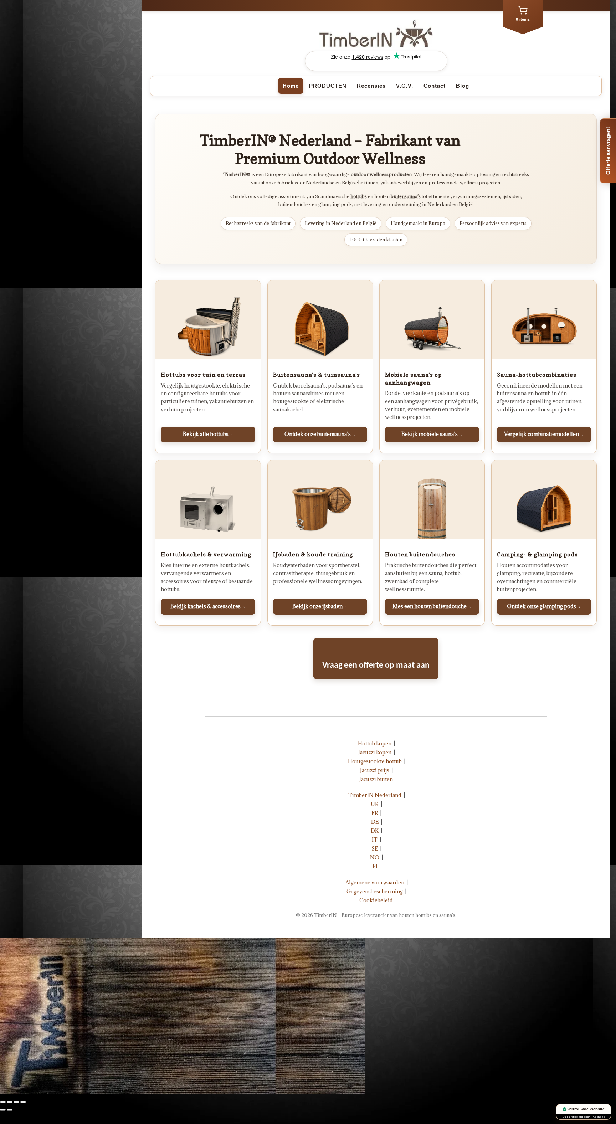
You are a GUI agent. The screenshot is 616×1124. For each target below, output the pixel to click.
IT (375, 839)
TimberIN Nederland (374, 795)
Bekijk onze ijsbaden (320, 606)
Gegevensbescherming (374, 891)
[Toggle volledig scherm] (16, 1102)
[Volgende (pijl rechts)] (9, 1110)
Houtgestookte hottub (375, 761)
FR (374, 813)
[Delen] (9, 1102)
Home (291, 86)
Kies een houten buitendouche (432, 606)
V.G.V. (404, 86)
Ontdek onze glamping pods (544, 606)
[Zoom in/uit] (23, 1102)
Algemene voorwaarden (374, 882)
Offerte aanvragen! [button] (608, 151)
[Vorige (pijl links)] (3, 1110)
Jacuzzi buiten (376, 779)
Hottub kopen (374, 743)
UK (375, 804)
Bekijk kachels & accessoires (208, 606)
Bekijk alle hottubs (208, 434)
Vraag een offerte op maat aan (376, 665)
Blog (462, 86)
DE (375, 821)
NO (374, 857)
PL (376, 866)
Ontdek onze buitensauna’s (320, 434)
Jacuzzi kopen (374, 752)
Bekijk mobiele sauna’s (432, 434)
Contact (434, 86)
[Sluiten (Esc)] (3, 1102)
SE (374, 848)
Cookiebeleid (376, 900)
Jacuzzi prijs (374, 770)
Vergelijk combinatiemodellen (544, 434)
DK (375, 830)
